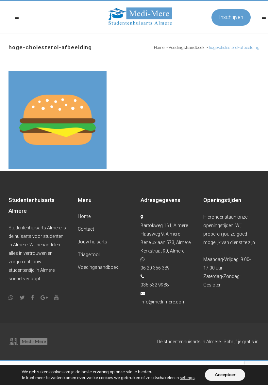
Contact (86, 229)
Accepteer (225, 375)
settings (187, 378)
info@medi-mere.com (163, 301)
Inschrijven (231, 17)
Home (159, 47)
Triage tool (89, 254)
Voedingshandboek (187, 47)
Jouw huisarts (92, 241)
